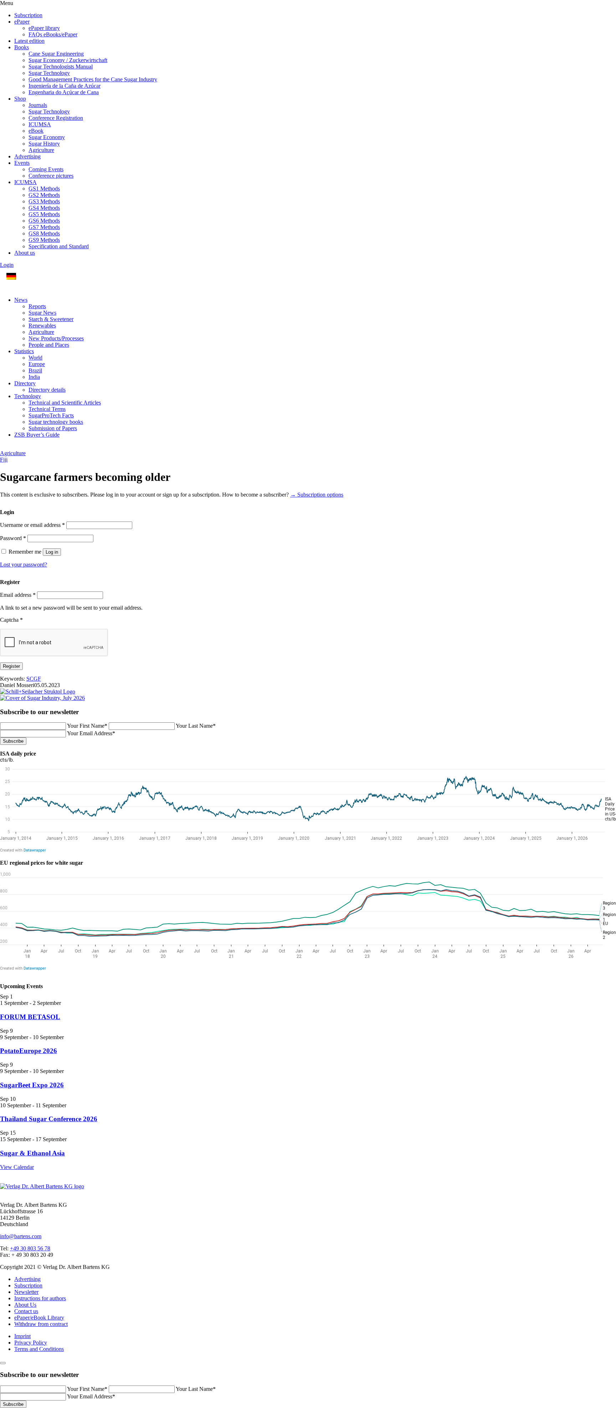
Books (21, 47)
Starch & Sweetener (51, 319)
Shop (20, 99)
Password (13, 538)
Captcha (11, 620)
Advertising (27, 156)
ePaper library (44, 28)
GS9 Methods (44, 240)
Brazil (35, 370)
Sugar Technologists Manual (61, 66)
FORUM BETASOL (30, 1017)
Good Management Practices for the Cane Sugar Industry (93, 79)
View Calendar (17, 1167)
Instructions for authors (40, 1298)
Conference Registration (56, 118)
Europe (37, 364)
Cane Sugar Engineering (56, 54)
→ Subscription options (316, 495)
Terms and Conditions (39, 1349)
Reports (37, 306)
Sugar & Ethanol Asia (32, 1153)
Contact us (26, 1311)
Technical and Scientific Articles (65, 403)
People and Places (49, 345)
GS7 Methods (44, 227)
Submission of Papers (53, 428)
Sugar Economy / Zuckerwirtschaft (68, 60)
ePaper (22, 22)
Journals (38, 105)
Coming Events (46, 169)
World (35, 358)
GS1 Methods (44, 188)
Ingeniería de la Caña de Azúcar (65, 86)
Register (11, 666)
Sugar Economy (47, 137)
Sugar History (44, 144)
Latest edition (29, 41)
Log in (52, 552)
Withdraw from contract (41, 1324)
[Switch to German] (11, 276)
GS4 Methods (44, 208)
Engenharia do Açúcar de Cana (64, 92)
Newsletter (26, 1292)
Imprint (22, 1336)
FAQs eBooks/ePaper (53, 34)
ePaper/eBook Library (39, 1318)
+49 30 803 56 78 (30, 1248)
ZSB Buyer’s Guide (37, 435)
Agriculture (41, 150)
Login (7, 265)
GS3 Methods (44, 201)
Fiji (3, 460)
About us (24, 253)
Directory (25, 383)
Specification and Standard (59, 246)
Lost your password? (23, 564)
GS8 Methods (44, 233)
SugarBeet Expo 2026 (32, 1085)
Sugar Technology (49, 73)
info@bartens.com (20, 1236)
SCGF (33, 679)
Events (22, 163)
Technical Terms (47, 409)
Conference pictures (51, 176)
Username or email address (32, 525)
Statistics (24, 351)
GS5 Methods (44, 214)
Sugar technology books (56, 422)
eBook (36, 131)
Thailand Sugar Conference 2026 (48, 1119)
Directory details (47, 390)
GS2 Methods (44, 195)
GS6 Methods (44, 221)
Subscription (28, 15)
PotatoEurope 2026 (28, 1050)
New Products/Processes (56, 338)
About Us (25, 1305)
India (34, 377)
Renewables (42, 325)
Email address (18, 595)
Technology (27, 396)
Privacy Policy (30, 1343)
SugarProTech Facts (51, 415)
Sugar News (42, 313)
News (20, 300)
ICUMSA (40, 124)
